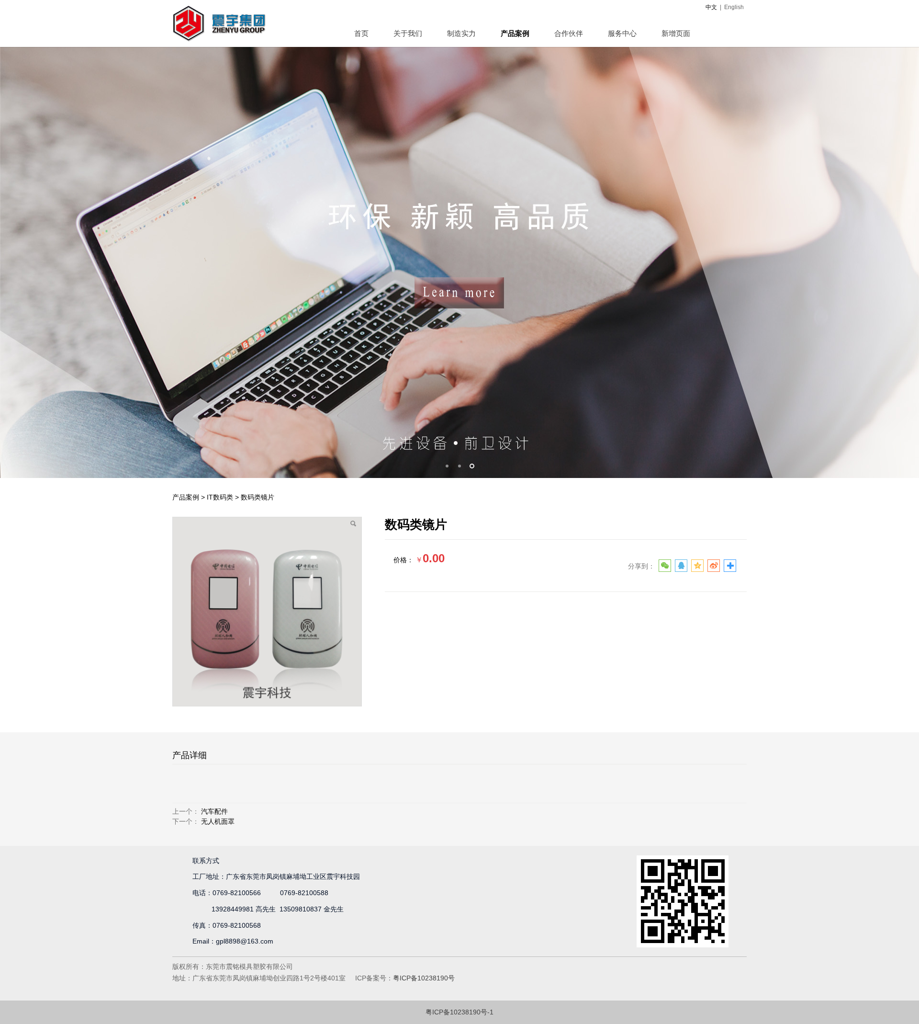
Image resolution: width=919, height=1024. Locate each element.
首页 (361, 33)
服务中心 (622, 33)
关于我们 (407, 33)
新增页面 (675, 33)
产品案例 (515, 33)
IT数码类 (220, 497)
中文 (711, 7)
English (734, 7)
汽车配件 (214, 811)
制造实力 (461, 33)
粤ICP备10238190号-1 (459, 1012)
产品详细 (189, 755)
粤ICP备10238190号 (424, 978)
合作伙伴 (568, 33)
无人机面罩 (218, 821)
